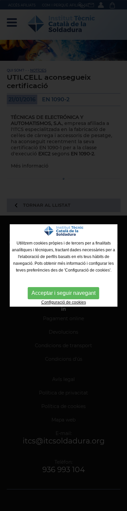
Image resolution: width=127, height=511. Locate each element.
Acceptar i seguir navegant (63, 293)
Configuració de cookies (63, 302)
